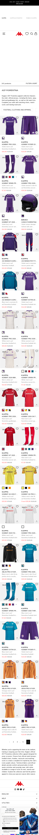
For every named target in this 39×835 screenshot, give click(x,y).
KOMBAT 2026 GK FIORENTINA (29, 417)
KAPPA (4, 18)
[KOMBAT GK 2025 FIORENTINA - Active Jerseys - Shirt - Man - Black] (6, 488)
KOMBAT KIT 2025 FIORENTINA (10, 456)
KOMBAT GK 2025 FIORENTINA (10, 495)
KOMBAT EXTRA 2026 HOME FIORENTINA (29, 301)
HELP (4, 798)
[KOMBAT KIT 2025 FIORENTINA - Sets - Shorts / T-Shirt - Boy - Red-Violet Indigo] (3, 449)
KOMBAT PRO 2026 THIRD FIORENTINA (29, 573)
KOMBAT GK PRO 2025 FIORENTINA (29, 495)
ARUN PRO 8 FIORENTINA (29, 689)
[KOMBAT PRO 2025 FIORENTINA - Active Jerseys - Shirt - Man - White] (22, 526)
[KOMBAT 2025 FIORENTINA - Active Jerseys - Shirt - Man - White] (3, 526)
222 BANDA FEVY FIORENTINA (29, 262)
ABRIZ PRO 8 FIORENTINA (10, 728)
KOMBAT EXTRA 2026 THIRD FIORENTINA (10, 650)
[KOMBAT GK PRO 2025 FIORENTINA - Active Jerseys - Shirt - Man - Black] (26, 488)
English (5, 794)
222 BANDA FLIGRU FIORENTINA (10, 262)
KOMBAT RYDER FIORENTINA (29, 650)
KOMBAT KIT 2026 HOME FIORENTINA (10, 223)
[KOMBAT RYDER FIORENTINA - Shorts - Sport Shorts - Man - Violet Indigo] (22, 643)
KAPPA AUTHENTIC (16, 18)
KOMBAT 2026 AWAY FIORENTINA (10, 378)
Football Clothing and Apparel (17, 110)
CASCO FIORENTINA (28, 223)
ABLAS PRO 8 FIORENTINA (10, 573)
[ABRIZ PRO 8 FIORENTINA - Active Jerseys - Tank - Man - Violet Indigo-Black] (6, 721)
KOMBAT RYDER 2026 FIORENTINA (29, 145)
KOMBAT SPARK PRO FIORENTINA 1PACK (10, 184)
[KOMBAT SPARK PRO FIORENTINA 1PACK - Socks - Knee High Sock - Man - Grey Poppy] (6, 177)
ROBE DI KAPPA (31, 18)
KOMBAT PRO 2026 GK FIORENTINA (10, 417)
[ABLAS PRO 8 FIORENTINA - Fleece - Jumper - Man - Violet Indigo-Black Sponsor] (6, 565)
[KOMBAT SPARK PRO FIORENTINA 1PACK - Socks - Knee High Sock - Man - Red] (9, 177)
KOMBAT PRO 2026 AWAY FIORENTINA (10, 340)
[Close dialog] (37, 808)
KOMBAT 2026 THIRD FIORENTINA (29, 612)
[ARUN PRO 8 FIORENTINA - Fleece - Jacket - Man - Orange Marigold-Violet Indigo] (22, 682)
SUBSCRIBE (10, 828)
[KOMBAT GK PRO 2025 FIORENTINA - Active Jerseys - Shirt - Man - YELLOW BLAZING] (22, 488)
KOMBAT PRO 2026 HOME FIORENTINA (10, 145)
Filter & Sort (31, 83)
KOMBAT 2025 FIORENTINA (10, 534)
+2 (16, 177)
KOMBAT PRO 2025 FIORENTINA (29, 534)
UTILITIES (5, 803)
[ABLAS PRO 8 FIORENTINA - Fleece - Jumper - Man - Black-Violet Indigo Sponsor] (3, 565)
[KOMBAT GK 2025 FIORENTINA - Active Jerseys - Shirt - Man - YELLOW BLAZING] (3, 488)
